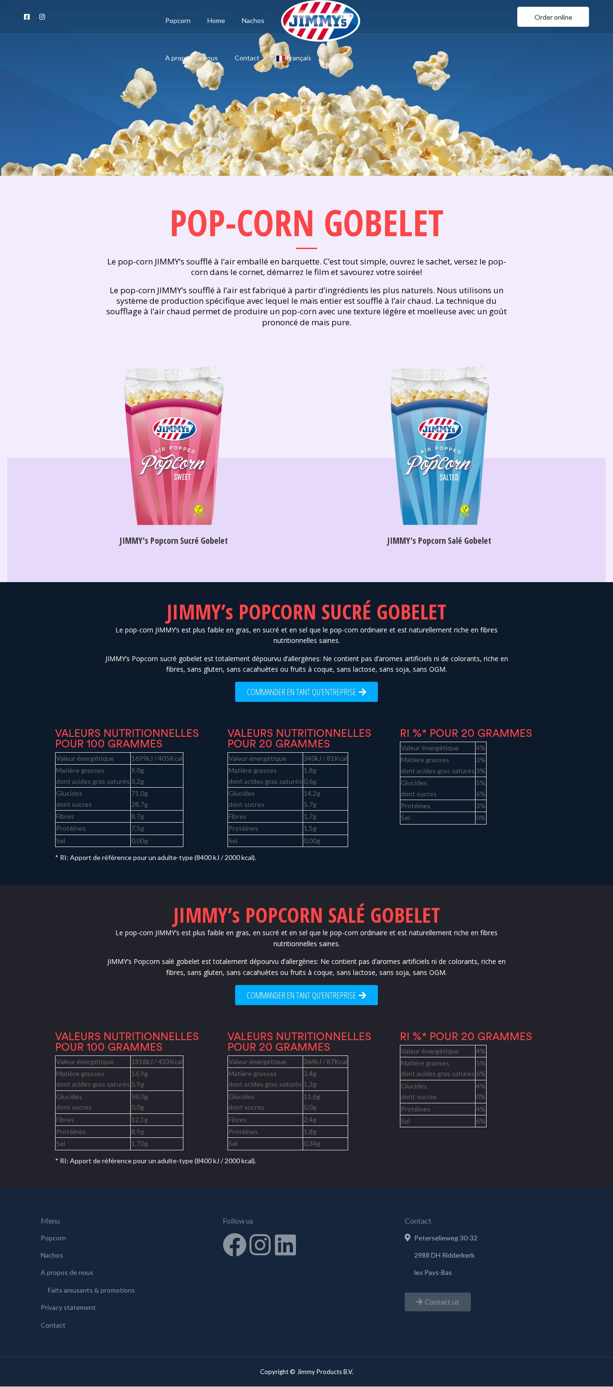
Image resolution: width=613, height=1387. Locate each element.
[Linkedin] (285, 1245)
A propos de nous (191, 58)
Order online (553, 17)
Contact (247, 58)
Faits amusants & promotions (91, 1290)
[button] (438, 1302)
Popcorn (178, 20)
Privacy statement (68, 1307)
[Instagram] (260, 1245)
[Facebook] (235, 1245)
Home (216, 20)
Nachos (253, 20)
